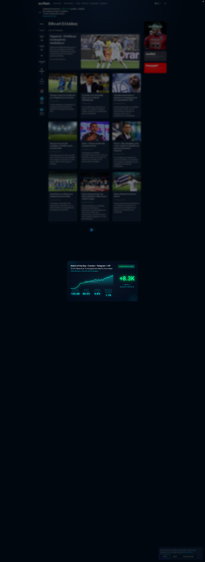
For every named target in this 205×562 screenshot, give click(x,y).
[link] (102, 281)
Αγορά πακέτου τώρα (126, 266)
